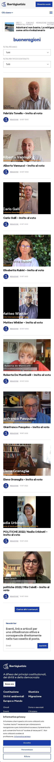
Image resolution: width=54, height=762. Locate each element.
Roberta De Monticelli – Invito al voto (27, 375)
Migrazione (35, 696)
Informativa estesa (22, 736)
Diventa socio (44, 4)
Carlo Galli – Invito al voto (19, 218)
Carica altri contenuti (27, 609)
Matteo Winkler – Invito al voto (23, 322)
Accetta (27, 743)
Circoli (6, 707)
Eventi (6, 711)
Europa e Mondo (12, 701)
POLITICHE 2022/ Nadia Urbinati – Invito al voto (25, 533)
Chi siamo (6, 13)
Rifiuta (27, 756)
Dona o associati (36, 707)
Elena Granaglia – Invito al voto (23, 479)
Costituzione (11, 692)
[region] (27, 737)
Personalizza (27, 750)
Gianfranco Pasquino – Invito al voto (26, 427)
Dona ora (9, 684)
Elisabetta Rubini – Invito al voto (23, 270)
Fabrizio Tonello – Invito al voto (22, 113)
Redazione (14, 119)
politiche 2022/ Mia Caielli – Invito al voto (26, 589)
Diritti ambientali (13, 696)
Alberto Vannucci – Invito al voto (23, 165)
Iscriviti (42, 646)
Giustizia (33, 692)
